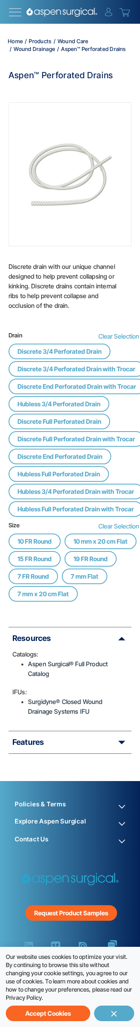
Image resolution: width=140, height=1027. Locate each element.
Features (28, 742)
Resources (31, 638)
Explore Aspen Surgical (50, 821)
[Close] (114, 1013)
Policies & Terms (40, 804)
